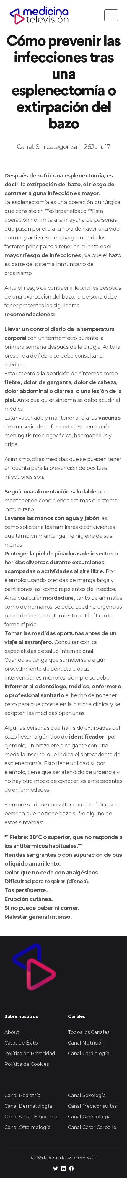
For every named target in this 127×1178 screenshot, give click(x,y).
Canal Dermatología (28, 1106)
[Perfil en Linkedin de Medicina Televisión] (63, 1169)
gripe (10, 444)
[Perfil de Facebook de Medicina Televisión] (71, 1169)
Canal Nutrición (86, 1043)
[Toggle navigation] (111, 15)
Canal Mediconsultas (92, 1106)
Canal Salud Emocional (31, 1117)
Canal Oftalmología (27, 1127)
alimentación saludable (64, 491)
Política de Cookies (26, 1064)
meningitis (17, 435)
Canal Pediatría (22, 1095)
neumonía (96, 426)
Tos (9, 890)
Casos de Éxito (21, 1043)
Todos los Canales (88, 1032)
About (11, 1032)
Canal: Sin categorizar (48, 146)
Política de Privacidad (29, 1053)
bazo (80, 211)
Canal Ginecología (89, 1117)
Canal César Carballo (92, 1127)
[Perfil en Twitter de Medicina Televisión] (55, 1169)
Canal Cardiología (88, 1053)
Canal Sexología (87, 1095)
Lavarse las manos (28, 518)
